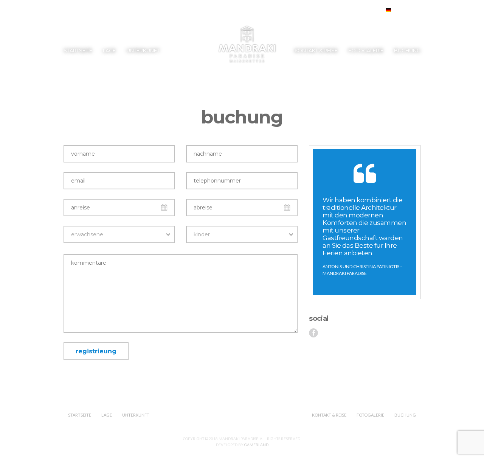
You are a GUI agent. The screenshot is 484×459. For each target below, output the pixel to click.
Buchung (407, 50)
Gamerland (256, 444)
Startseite (78, 50)
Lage (109, 50)
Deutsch (403, 10)
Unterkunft (143, 50)
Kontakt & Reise (316, 50)
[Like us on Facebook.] (313, 332)
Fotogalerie (365, 50)
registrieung (96, 351)
